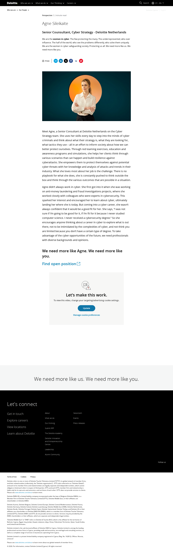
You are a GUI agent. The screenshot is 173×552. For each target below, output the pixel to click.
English (163, 10)
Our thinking (50, 423)
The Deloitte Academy (53, 433)
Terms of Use (12, 477)
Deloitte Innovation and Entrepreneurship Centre (53, 441)
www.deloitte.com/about (23, 492)
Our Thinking (56, 3)
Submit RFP (49, 428)
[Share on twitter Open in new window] (66, 61)
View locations (16, 427)
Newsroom (77, 413)
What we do (41, 3)
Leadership (49, 449)
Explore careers (17, 420)
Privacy (32, 477)
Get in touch (15, 414)
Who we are (26, 3)
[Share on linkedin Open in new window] (61, 61)
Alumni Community (52, 454)
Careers (70, 3)
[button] (144, 3)
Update (86, 308)
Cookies (23, 477)
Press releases (79, 423)
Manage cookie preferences (86, 315)
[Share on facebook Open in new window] (71, 61)
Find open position (59, 263)
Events (76, 418)
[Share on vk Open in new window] (76, 61)
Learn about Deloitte (21, 433)
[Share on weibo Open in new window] (81, 61)
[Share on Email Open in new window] (56, 61)
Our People (23, 10)
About (47, 413)
